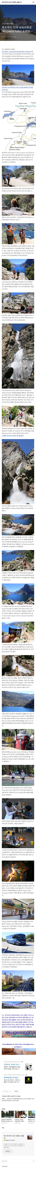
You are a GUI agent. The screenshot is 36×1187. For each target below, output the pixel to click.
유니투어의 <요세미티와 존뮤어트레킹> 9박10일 (16, 51)
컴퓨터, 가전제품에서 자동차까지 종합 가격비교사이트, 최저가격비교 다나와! (12, 1068)
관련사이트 (4, 1161)
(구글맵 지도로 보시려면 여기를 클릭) (13, 435)
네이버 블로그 (5, 1166)
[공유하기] (7, 1091)
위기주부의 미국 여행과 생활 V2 (12, 2)
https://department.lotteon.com (14, 1075)
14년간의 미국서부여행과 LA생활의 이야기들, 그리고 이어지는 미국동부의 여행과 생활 (14, 1145)
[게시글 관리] (10, 1091)
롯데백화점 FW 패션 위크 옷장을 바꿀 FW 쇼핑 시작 (12, 1077)
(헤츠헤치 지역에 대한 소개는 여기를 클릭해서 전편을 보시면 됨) (17, 88)
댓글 (3, 1128)
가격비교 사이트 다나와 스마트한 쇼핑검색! (12, 1064)
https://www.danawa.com (12, 1061)
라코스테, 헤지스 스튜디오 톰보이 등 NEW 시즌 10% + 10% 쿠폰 (12, 1081)
